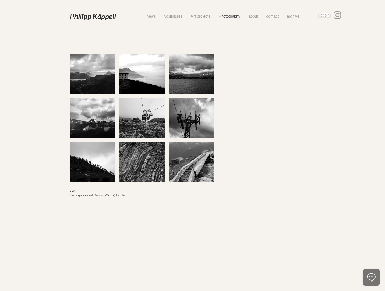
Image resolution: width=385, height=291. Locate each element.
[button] (93, 74)
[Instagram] (337, 15)
